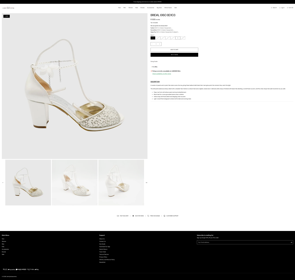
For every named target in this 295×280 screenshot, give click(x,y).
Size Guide (102, 244)
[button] (274, 8)
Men (3, 244)
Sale (3, 254)
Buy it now (174, 54)
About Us (102, 239)
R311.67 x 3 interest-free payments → (162, 30)
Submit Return (103, 249)
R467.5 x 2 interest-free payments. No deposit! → (165, 32)
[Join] (291, 242)
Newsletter (102, 262)
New (3, 239)
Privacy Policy (103, 257)
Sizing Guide (154, 61)
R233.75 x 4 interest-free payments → (161, 28)
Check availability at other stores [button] (161, 74)
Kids (3, 246)
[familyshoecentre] (8, 7)
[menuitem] (119, 8)
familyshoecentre (12, 276)
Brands (4, 252)
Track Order (102, 252)
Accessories (5, 249)
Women (4, 241)
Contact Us (102, 241)
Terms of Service (104, 254)
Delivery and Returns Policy (107, 259)
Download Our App (104, 246)
